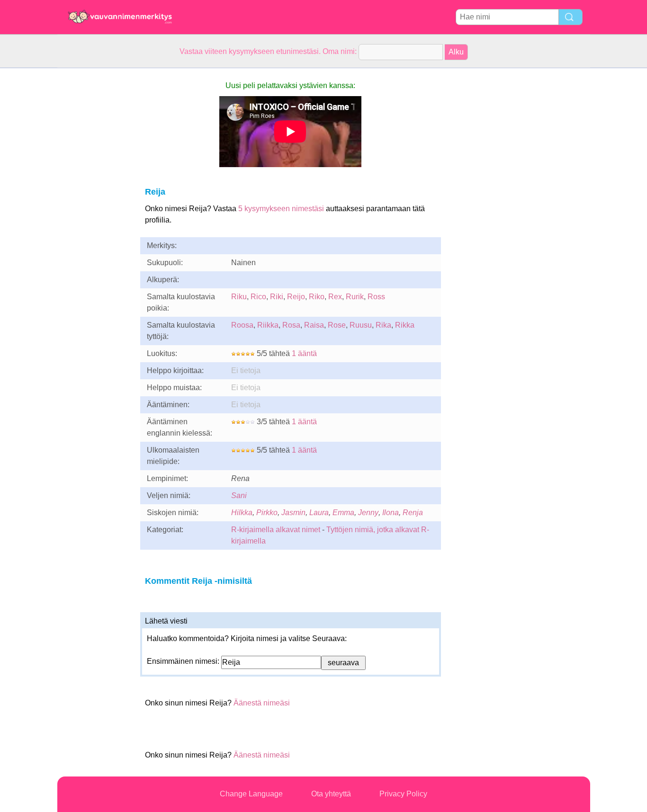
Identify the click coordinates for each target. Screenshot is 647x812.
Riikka (268, 325)
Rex (335, 297)
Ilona (390, 513)
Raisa (314, 325)
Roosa (242, 325)
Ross (376, 297)
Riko (316, 297)
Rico (258, 297)
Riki (276, 297)
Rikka (404, 325)
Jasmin (293, 513)
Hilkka (241, 513)
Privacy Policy (403, 794)
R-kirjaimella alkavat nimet (275, 530)
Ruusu (361, 325)
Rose (337, 325)
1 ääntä (304, 353)
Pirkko (267, 513)
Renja (413, 513)
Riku (239, 297)
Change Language (251, 794)
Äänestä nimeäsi (262, 703)
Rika (383, 325)
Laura (319, 513)
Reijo (296, 297)
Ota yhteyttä (331, 794)
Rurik (355, 297)
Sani (239, 495)
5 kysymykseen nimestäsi (281, 209)
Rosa (291, 325)
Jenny (368, 513)
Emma (343, 513)
